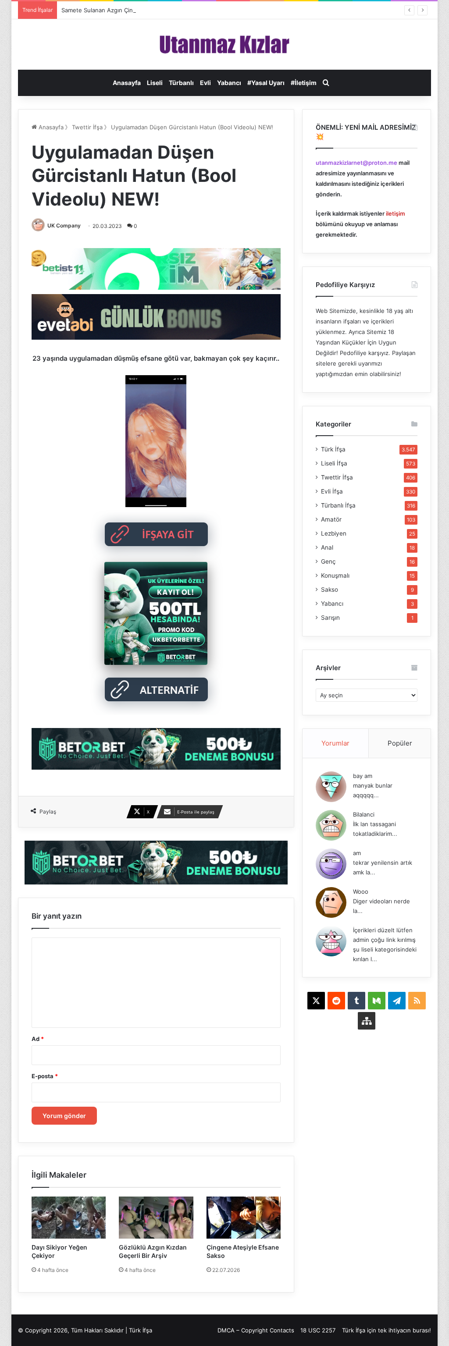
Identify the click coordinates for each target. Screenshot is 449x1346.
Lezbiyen (333, 533)
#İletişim (304, 82)
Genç (328, 561)
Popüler (400, 743)
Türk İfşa (333, 449)
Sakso (329, 589)
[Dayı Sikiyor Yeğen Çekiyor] (69, 1217)
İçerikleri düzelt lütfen (383, 930)
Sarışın (330, 617)
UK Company (64, 225)
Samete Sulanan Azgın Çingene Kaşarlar (115, 10)
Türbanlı (181, 82)
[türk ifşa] (224, 44)
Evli (205, 82)
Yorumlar (335, 743)
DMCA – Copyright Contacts (255, 1330)
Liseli (155, 82)
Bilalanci (363, 814)
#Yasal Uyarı (266, 82)
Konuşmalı (335, 575)
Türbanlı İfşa (338, 505)
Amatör (331, 519)
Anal (327, 547)
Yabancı (229, 82)
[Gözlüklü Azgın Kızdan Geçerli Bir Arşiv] (156, 1217)
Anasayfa (127, 82)
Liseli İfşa (334, 463)
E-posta (45, 1076)
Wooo (360, 891)
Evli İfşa (332, 491)
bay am (362, 775)
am (357, 852)
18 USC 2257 (317, 1330)
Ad (38, 1038)
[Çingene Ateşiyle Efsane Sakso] (244, 1217)
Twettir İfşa (87, 127)
